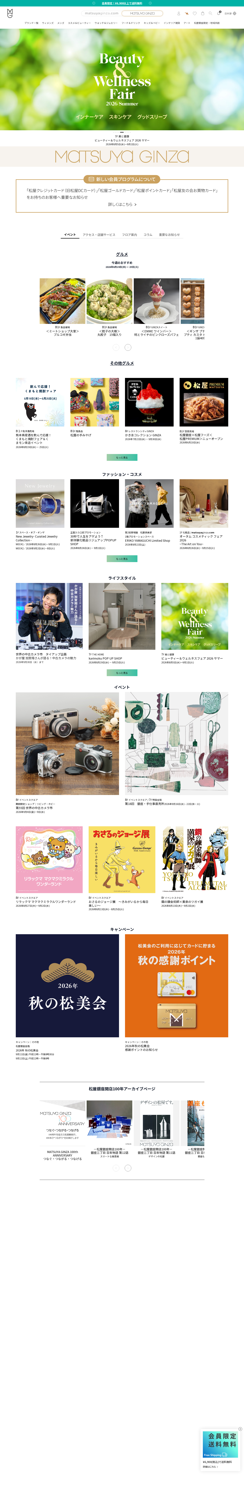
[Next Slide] (128, 347)
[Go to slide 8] (128, 132)
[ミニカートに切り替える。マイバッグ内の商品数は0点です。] (203, 13)
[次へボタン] (150, 3)
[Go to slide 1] (113, 132)
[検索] (211, 13)
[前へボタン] (93, 3)
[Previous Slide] (116, 347)
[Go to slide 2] (115, 132)
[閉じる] (240, 1429)
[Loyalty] (187, 13)
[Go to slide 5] (120, 132)
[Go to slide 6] (124, 132)
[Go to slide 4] (118, 132)
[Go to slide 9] (130, 132)
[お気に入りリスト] (195, 13)
